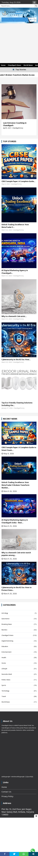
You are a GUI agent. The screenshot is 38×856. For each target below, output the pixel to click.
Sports (4, 685)
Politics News (6, 680)
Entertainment (6, 652)
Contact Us (6, 791)
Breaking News (7, 624)
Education (5, 646)
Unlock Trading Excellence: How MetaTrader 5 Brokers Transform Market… (15, 485)
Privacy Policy (7, 796)
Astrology (5, 613)
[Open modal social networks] (33, 854)
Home (3, 65)
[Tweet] (14, 854)
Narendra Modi (7, 674)
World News (28, 65)
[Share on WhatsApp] (24, 854)
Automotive (5, 619)
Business (4, 630)
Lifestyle (4, 669)
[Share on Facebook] (5, 854)
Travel (4, 696)
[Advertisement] (19, 43)
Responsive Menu (34, 3)
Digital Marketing (7, 641)
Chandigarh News (14, 65)
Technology (5, 691)
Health (4, 657)
